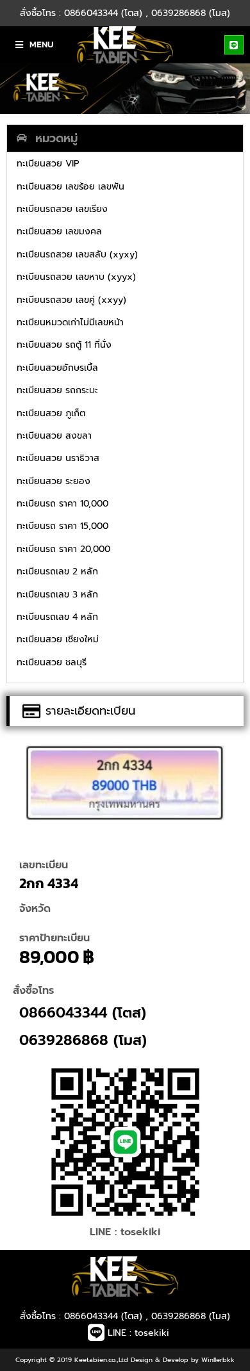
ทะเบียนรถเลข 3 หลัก (57, 594)
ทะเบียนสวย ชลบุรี (52, 662)
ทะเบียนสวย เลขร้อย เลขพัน (70, 186)
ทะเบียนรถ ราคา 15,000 (62, 526)
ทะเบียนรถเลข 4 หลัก (57, 617)
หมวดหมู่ (56, 138)
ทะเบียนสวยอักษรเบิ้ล (57, 368)
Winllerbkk (218, 1360)
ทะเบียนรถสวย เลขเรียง (62, 209)
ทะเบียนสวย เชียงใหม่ (58, 639)
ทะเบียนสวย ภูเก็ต (51, 413)
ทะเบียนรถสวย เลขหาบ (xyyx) (76, 277)
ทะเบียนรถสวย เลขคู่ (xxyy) (71, 300)
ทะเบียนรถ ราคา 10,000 (62, 503)
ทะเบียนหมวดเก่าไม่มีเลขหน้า (70, 322)
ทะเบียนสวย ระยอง (53, 481)
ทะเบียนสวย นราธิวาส (58, 458)
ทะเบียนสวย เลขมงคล (59, 231)
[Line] (234, 44)
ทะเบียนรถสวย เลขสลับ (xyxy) (77, 254)
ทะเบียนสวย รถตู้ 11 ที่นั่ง (64, 345)
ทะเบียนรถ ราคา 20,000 (63, 549)
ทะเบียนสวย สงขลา (54, 435)
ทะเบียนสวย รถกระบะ (57, 390)
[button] (125, 138)
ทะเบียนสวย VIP (48, 163)
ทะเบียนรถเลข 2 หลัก (57, 571)
